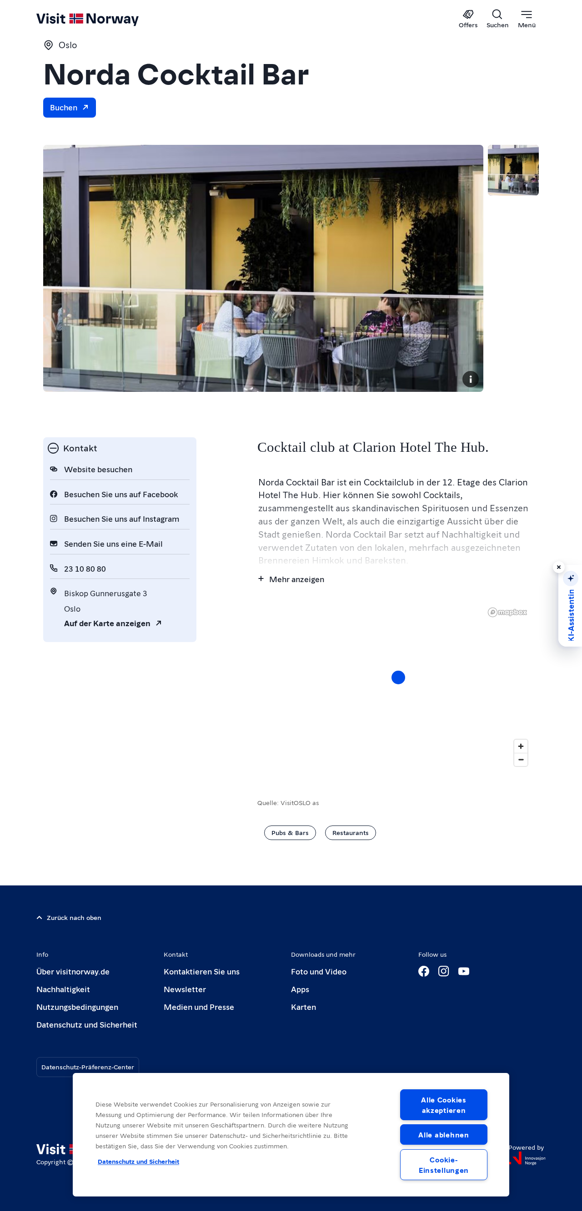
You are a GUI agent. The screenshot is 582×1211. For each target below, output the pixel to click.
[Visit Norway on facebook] (423, 971)
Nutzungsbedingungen (77, 1006)
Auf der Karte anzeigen (107, 623)
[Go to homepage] (102, 19)
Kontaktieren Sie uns (202, 971)
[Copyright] (470, 379)
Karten (303, 1006)
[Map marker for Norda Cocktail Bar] (398, 677)
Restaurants (350, 832)
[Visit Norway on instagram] (443, 971)
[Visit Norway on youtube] (463, 971)
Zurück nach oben (74, 917)
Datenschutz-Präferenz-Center (87, 1067)
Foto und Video (318, 971)
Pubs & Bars (290, 832)
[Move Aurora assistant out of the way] (559, 567)
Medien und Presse (199, 1006)
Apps (300, 989)
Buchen (63, 107)
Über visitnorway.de (73, 971)
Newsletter (185, 989)
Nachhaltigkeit (63, 989)
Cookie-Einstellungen (444, 1165)
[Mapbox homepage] (507, 612)
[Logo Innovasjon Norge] (527, 1158)
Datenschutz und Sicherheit (86, 1024)
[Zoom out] (520, 759)
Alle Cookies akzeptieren (444, 1105)
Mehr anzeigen (296, 578)
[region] (398, 687)
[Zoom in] (520, 746)
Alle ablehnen (443, 1134)
